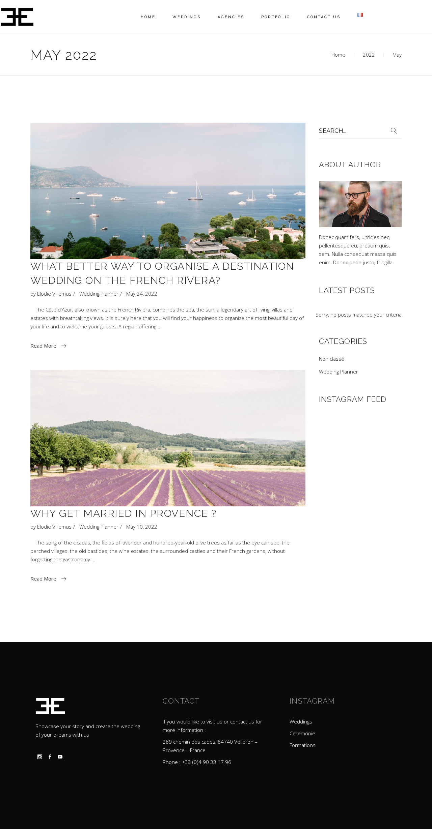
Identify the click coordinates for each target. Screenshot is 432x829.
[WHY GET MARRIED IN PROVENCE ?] (167, 438)
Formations (303, 745)
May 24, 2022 (141, 293)
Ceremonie (302, 733)
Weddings (301, 721)
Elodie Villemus (54, 293)
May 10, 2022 (141, 526)
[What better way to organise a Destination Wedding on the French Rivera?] (167, 191)
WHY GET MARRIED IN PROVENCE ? (123, 513)
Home (338, 54)
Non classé (331, 358)
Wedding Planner (98, 293)
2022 (369, 54)
